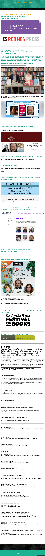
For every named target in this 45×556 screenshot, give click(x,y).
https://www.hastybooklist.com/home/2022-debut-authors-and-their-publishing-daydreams (21, 524)
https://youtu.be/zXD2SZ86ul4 (13, 506)
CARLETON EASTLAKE (22, 2)
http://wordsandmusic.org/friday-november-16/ (11, 201)
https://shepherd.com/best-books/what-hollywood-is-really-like (15, 420)
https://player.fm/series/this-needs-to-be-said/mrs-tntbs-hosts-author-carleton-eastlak (20, 478)
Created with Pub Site (41, 555)
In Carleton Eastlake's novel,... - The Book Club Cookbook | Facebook (16, 445)
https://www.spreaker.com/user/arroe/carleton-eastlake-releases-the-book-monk (19, 486)
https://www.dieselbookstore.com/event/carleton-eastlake (14, 303)
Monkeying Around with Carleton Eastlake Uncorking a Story (14, 495)
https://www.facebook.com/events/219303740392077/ (13, 299)
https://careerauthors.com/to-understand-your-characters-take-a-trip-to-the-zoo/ (19, 438)
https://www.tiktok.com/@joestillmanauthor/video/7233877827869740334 (17, 159)
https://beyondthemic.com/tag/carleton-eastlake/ (12, 469)
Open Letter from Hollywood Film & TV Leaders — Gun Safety (14, 401)
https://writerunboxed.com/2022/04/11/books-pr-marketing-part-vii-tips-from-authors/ (20, 455)
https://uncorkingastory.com (9, 498)
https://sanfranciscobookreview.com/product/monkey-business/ (15, 384)
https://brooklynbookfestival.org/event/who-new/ (12, 244)
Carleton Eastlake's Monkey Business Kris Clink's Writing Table (15, 462)
